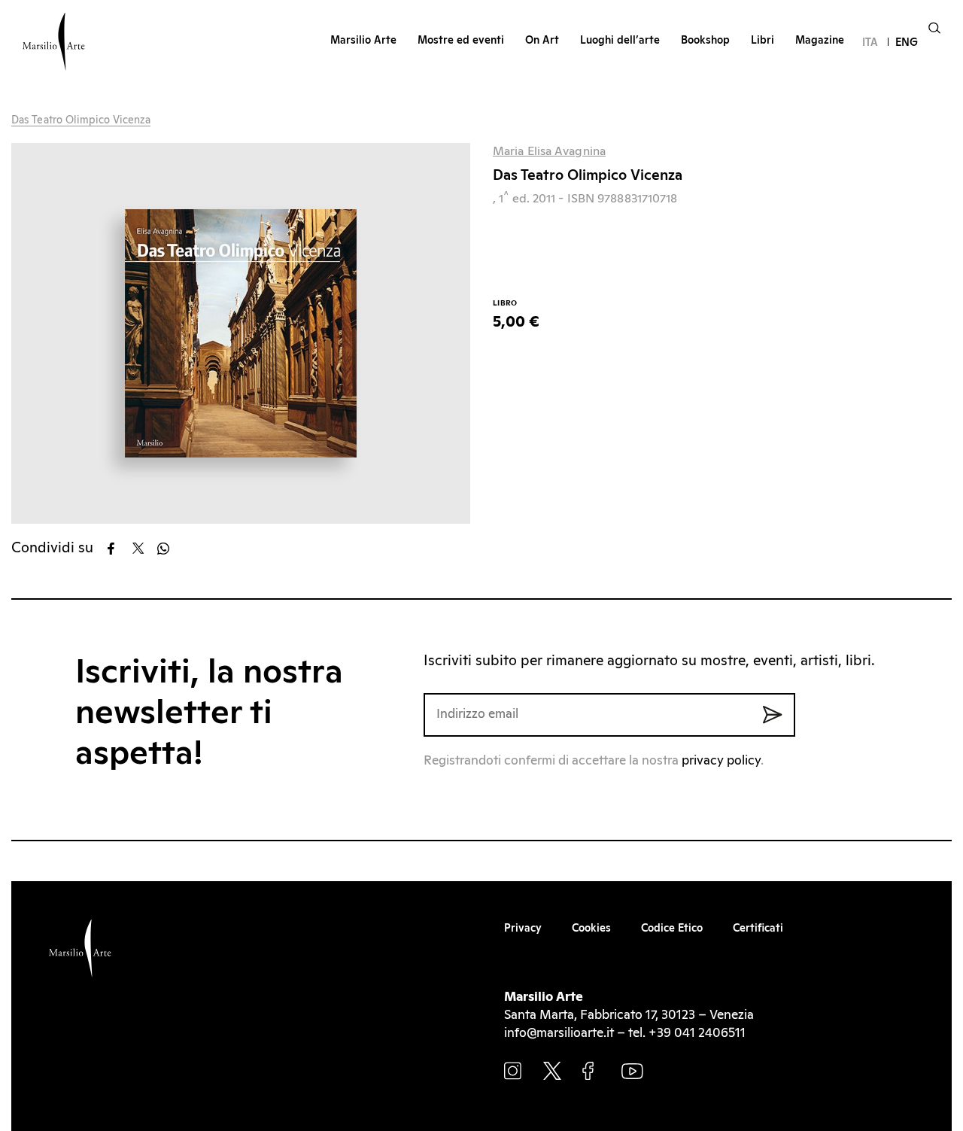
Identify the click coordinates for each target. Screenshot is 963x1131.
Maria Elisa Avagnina (549, 151)
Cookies (591, 928)
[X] (143, 549)
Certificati (758, 928)
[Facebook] (118, 549)
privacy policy (721, 761)
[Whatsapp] (168, 549)
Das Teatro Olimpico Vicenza (80, 120)
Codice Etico (672, 928)
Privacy (523, 928)
